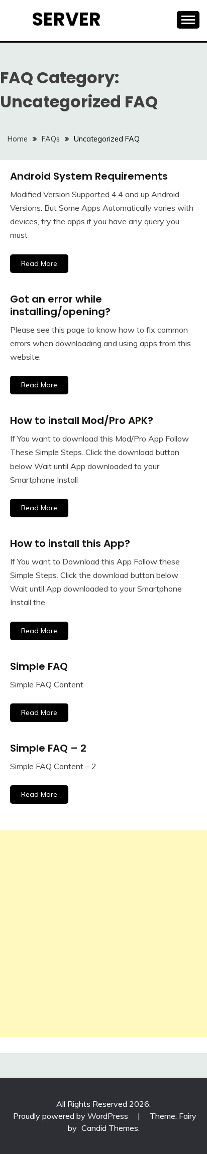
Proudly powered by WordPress (71, 1116)
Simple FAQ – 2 (48, 748)
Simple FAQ (39, 666)
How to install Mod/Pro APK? (81, 420)
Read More (39, 263)
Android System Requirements (89, 176)
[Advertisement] (103, 933)
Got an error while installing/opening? (60, 305)
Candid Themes (109, 1128)
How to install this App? (70, 543)
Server (66, 19)
